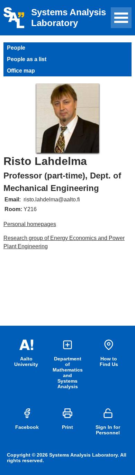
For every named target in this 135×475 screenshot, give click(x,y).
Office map (21, 71)
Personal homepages (29, 224)
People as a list (26, 59)
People (16, 48)
